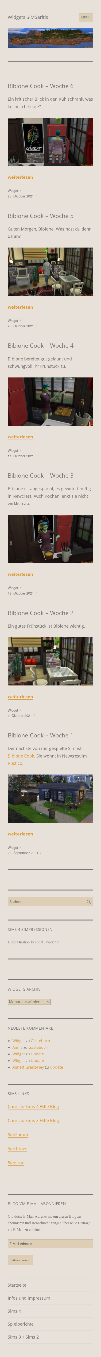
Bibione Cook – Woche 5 (41, 216)
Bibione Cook (21, 756)
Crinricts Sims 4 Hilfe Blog (33, 1106)
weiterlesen (20, 177)
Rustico (15, 763)
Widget (13, 190)
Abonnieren (20, 1260)
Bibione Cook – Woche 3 (41, 475)
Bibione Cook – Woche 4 (41, 345)
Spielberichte (21, 1324)
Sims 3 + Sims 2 (23, 1337)
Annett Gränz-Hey (28, 1067)
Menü (86, 17)
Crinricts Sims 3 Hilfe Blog (33, 1120)
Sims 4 (14, 1311)
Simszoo (16, 1162)
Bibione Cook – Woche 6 (41, 86)
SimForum (18, 1134)
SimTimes (17, 1148)
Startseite (17, 1285)
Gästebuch (40, 1040)
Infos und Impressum (29, 1298)
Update (37, 1054)
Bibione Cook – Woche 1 (41, 735)
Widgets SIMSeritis (28, 17)
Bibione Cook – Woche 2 (41, 613)
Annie (17, 1047)
